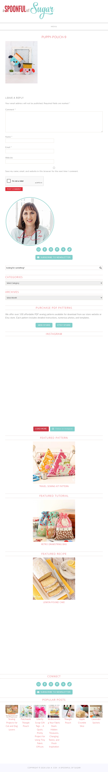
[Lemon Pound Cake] (54, 578)
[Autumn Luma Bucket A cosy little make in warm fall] (79, 409)
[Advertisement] (56, 632)
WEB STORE (44, 325)
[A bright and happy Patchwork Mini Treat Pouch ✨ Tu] (29, 381)
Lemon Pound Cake (54, 602)
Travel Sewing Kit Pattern (54, 486)
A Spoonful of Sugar (28, 12)
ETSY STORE (63, 325)
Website (9, 158)
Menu (54, 26)
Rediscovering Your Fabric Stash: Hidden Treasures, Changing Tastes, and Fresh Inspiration (54, 733)
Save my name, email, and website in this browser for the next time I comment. (41, 171)
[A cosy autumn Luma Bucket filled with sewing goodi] (79, 381)
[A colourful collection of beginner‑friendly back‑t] (29, 409)
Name (8, 137)
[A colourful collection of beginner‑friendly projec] (79, 352)
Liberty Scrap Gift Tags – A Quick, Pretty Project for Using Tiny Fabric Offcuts (40, 733)
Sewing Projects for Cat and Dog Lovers (12, 724)
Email (8, 147)
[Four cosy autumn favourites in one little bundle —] (29, 352)
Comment (10, 110)
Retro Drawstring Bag (54, 544)
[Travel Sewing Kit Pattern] (54, 462)
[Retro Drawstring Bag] (54, 520)
